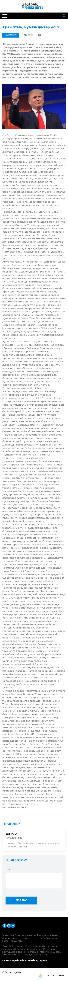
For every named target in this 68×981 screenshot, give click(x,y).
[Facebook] (4, 925)
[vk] (13, 925)
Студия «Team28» (55, 975)
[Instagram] (9, 925)
